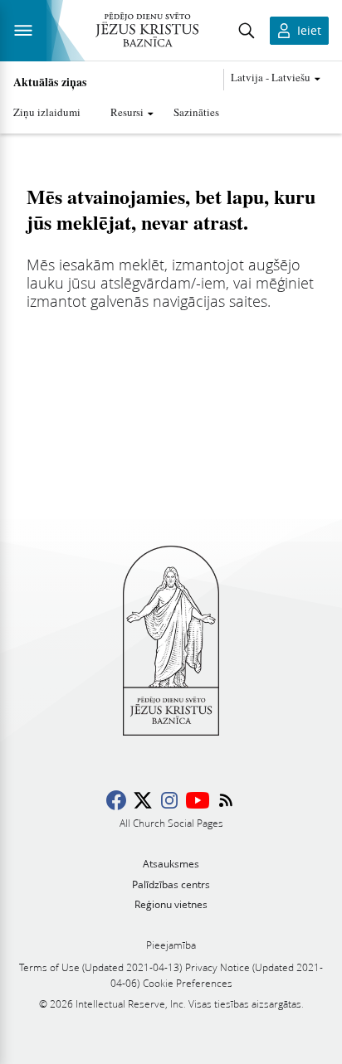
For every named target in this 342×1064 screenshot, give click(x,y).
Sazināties (196, 111)
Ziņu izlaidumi (47, 111)
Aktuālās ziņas (49, 82)
